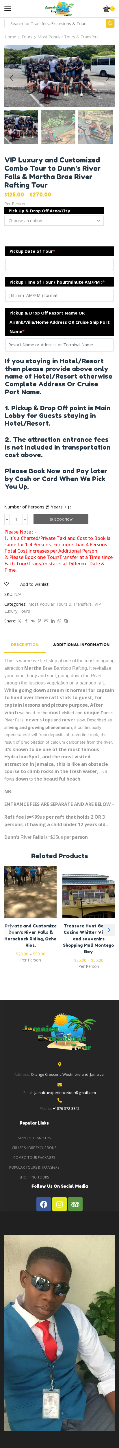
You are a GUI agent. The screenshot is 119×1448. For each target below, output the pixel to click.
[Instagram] (59, 1204)
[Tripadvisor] (75, 1204)
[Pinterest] (39, 621)
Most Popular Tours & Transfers (68, 37)
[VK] (32, 621)
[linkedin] (52, 621)
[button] (11, 78)
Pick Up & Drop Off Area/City (39, 211)
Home (10, 37)
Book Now (63, 519)
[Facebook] (26, 621)
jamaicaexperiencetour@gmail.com (65, 1092)
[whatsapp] (59, 621)
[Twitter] (19, 621)
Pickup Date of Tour (32, 251)
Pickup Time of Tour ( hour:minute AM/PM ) (57, 282)
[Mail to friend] (46, 621)
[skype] (65, 621)
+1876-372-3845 (66, 1108)
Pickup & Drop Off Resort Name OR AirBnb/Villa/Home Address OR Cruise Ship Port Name (60, 322)
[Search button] (110, 23)
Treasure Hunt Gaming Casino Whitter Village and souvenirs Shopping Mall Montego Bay (88, 938)
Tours (26, 37)
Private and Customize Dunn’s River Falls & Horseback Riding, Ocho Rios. (30, 935)
